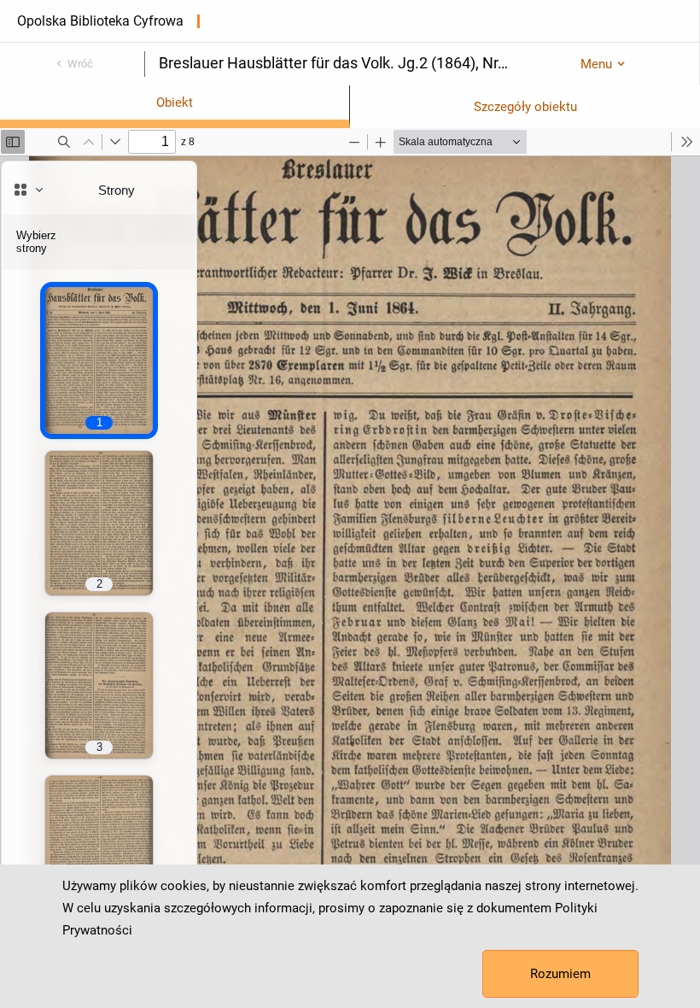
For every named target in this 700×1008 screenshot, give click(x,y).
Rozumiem (560, 974)
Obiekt (174, 102)
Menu (596, 64)
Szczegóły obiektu (525, 106)
